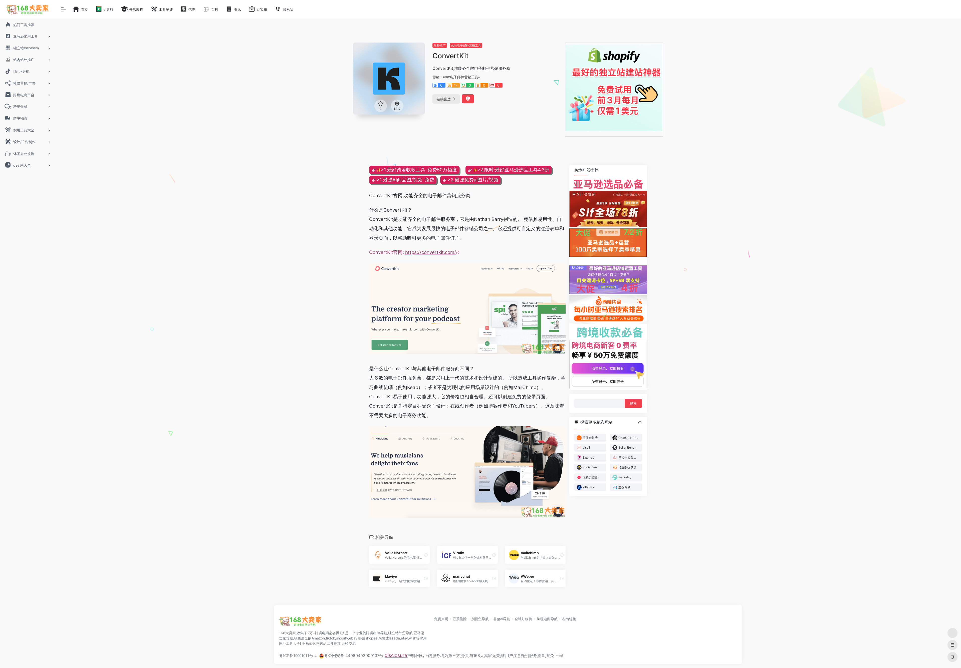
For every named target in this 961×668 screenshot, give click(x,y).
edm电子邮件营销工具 (466, 45)
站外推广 (440, 45)
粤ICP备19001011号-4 (298, 655)
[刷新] (640, 422)
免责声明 (441, 619)
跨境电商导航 (547, 619)
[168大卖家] (300, 622)
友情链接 (569, 619)
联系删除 (460, 619)
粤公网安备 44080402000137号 (353, 655)
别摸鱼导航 (480, 619)
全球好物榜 (523, 619)
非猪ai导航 (501, 619)
